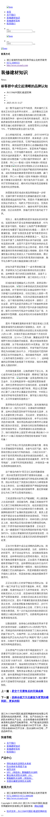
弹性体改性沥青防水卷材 (19, 763)
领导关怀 (11, 769)
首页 (9, 12)
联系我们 (11, 23)
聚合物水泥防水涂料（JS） (20, 775)
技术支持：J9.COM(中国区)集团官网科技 (27, 811)
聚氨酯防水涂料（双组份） (20, 778)
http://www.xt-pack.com (17, 65)
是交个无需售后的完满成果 (27, 691)
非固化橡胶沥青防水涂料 (19, 781)
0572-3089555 (13, 63)
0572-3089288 (26, 796)
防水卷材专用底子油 (17, 766)
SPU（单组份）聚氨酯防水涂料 (22, 772)
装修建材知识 (13, 18)
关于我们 (11, 15)
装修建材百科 (13, 21)
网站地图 (38, 806)
